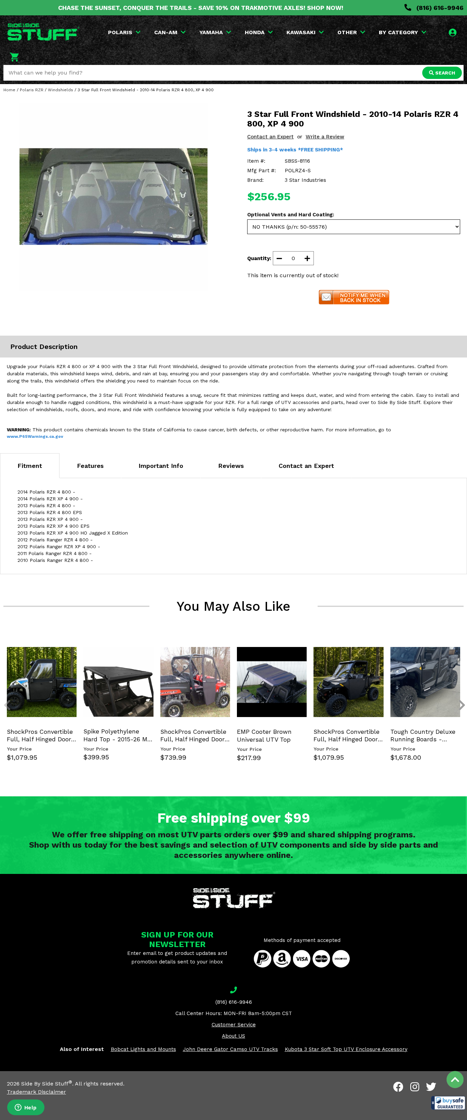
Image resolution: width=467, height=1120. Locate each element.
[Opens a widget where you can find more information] (25, 1108)
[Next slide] (458, 655)
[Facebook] (398, 1086)
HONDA (255, 32)
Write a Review (325, 137)
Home (9, 89)
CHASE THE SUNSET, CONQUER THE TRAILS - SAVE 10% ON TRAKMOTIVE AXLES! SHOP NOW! (200, 7)
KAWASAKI (301, 32)
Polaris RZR (31, 89)
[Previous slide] (3, 655)
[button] (448, 1103)
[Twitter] (431, 1086)
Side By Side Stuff (46, 1083)
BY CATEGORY (398, 32)
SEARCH (444, 73)
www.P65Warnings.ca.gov (35, 436)
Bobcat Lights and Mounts (143, 1049)
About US (233, 1036)
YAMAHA (211, 32)
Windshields (60, 89)
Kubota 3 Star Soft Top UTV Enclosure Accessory (346, 1049)
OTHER (347, 32)
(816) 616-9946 (439, 7)
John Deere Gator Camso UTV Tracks (230, 1049)
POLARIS (120, 32)
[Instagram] (415, 1086)
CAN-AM (165, 32)
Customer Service (234, 1025)
